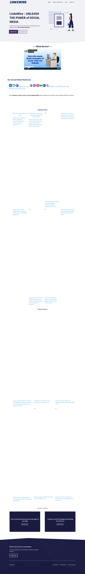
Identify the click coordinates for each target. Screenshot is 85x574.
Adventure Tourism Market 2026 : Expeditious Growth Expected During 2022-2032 (65, 402)
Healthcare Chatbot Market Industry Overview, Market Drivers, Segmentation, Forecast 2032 (22, 499)
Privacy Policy (56, 564)
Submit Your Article (58, 2)
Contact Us (23, 31)
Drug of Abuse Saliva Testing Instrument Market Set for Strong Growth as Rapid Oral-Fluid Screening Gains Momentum (35, 301)
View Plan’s (13, 31)
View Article (24, 524)
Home (49, 2)
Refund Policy (63, 564)
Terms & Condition (71, 564)
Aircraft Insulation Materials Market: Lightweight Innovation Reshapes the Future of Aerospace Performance (19, 121)
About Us (72, 2)
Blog (66, 2)
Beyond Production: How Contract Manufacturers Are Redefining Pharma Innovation (64, 498)
